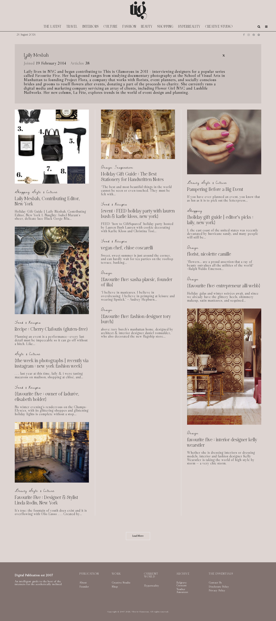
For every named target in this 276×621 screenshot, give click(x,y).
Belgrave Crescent (181, 584)
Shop (115, 586)
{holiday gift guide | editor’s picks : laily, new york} (220, 220)
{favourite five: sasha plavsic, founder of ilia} (136, 282)
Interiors (90, 26)
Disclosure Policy (219, 586)
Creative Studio (219, 26)
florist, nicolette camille (209, 254)
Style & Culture (45, 192)
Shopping (165, 26)
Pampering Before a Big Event (215, 189)
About (83, 582)
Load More (138, 535)
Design (106, 167)
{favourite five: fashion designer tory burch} (136, 319)
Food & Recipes (28, 322)
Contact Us (215, 582)
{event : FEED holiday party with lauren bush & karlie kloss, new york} (138, 213)
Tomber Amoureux (182, 591)
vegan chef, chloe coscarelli (127, 248)
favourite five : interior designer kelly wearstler (222, 442)
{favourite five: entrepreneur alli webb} (223, 286)
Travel (72, 26)
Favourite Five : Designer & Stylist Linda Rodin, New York (46, 500)
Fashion (129, 26)
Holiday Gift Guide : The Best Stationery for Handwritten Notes (132, 176)
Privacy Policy (217, 590)
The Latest (52, 26)
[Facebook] (244, 34)
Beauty (147, 26)
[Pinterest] (253, 34)
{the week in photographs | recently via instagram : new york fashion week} (51, 363)
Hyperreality (189, 26)
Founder (84, 586)
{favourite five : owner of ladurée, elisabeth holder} (47, 396)
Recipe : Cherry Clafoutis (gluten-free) (51, 329)
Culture (111, 26)
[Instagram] (248, 34)
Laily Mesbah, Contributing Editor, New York (47, 201)
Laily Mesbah (36, 55)
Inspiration (123, 167)
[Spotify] (258, 34)
